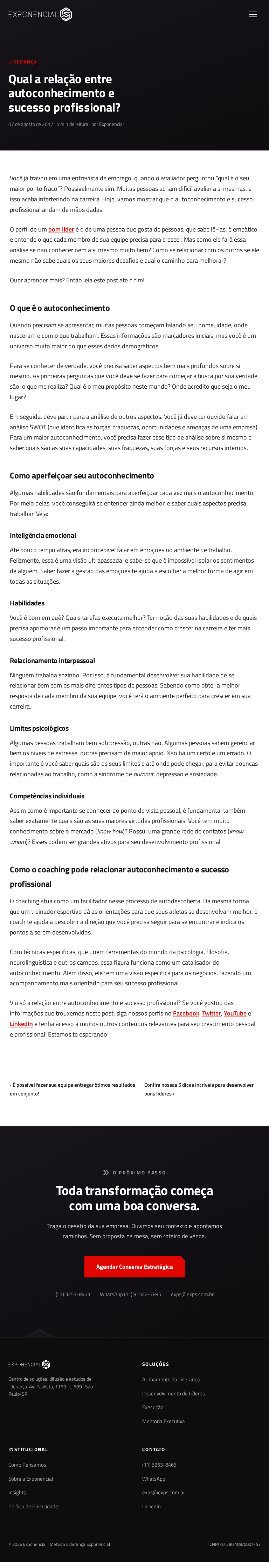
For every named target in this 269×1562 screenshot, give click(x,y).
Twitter (211, 1013)
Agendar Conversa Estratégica (134, 1266)
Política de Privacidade (33, 1506)
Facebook (186, 1013)
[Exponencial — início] (40, 14)
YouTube (235, 1013)
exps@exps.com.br (192, 1294)
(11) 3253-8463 (73, 1294)
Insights (17, 1492)
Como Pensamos (27, 1465)
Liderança (22, 62)
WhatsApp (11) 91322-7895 (130, 1294)
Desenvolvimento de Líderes (173, 1393)
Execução (153, 1407)
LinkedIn (21, 1023)
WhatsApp (153, 1479)
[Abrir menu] (253, 14)
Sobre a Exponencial (30, 1479)
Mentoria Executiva (163, 1421)
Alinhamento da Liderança (171, 1379)
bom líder (61, 229)
